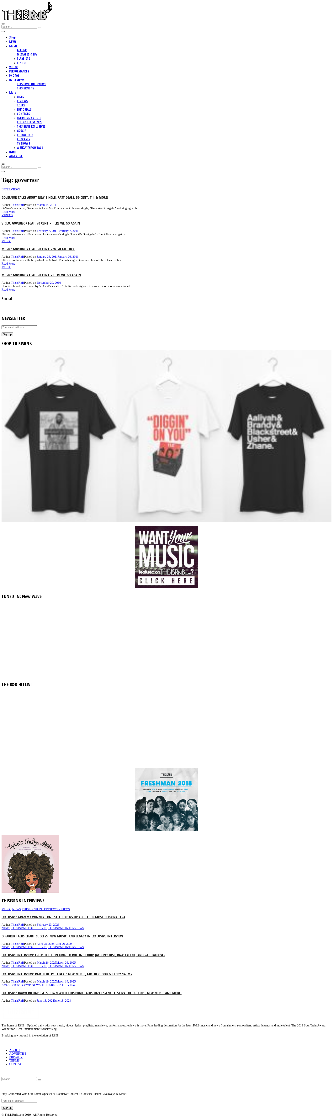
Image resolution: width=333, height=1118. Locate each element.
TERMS (14, 1060)
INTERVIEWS (16, 80)
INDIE (12, 152)
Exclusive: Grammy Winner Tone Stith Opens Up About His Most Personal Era (63, 916)
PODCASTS (23, 139)
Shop (12, 37)
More (12, 92)
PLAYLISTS (23, 58)
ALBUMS (22, 50)
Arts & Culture (11, 985)
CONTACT (16, 1064)
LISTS (20, 97)
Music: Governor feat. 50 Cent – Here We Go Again (41, 275)
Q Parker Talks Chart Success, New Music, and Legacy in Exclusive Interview (62, 936)
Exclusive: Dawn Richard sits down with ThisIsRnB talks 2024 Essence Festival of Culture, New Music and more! (92, 992)
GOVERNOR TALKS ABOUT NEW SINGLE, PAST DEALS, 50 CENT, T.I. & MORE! (55, 197)
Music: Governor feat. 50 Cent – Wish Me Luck (38, 248)
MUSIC (13, 46)
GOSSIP (21, 131)
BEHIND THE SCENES (29, 122)
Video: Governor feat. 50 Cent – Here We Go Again (41, 223)
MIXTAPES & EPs (27, 54)
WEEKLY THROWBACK (30, 148)
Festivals (25, 985)
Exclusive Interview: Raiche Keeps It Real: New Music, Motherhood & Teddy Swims (67, 974)
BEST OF (22, 63)
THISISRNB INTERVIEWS (31, 84)
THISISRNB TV (25, 88)
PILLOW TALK (25, 135)
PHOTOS (14, 75)
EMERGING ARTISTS (29, 118)
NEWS (13, 42)
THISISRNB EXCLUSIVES (31, 126)
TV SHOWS (23, 143)
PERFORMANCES (19, 71)
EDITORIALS (24, 109)
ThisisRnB (17, 204)
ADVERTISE (16, 156)
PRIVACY (16, 1057)
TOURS (21, 105)
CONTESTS (23, 114)
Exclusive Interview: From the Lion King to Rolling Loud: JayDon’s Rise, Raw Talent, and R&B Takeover (83, 954)
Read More (8, 211)
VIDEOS (13, 67)
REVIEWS (22, 101)
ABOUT (14, 1050)
